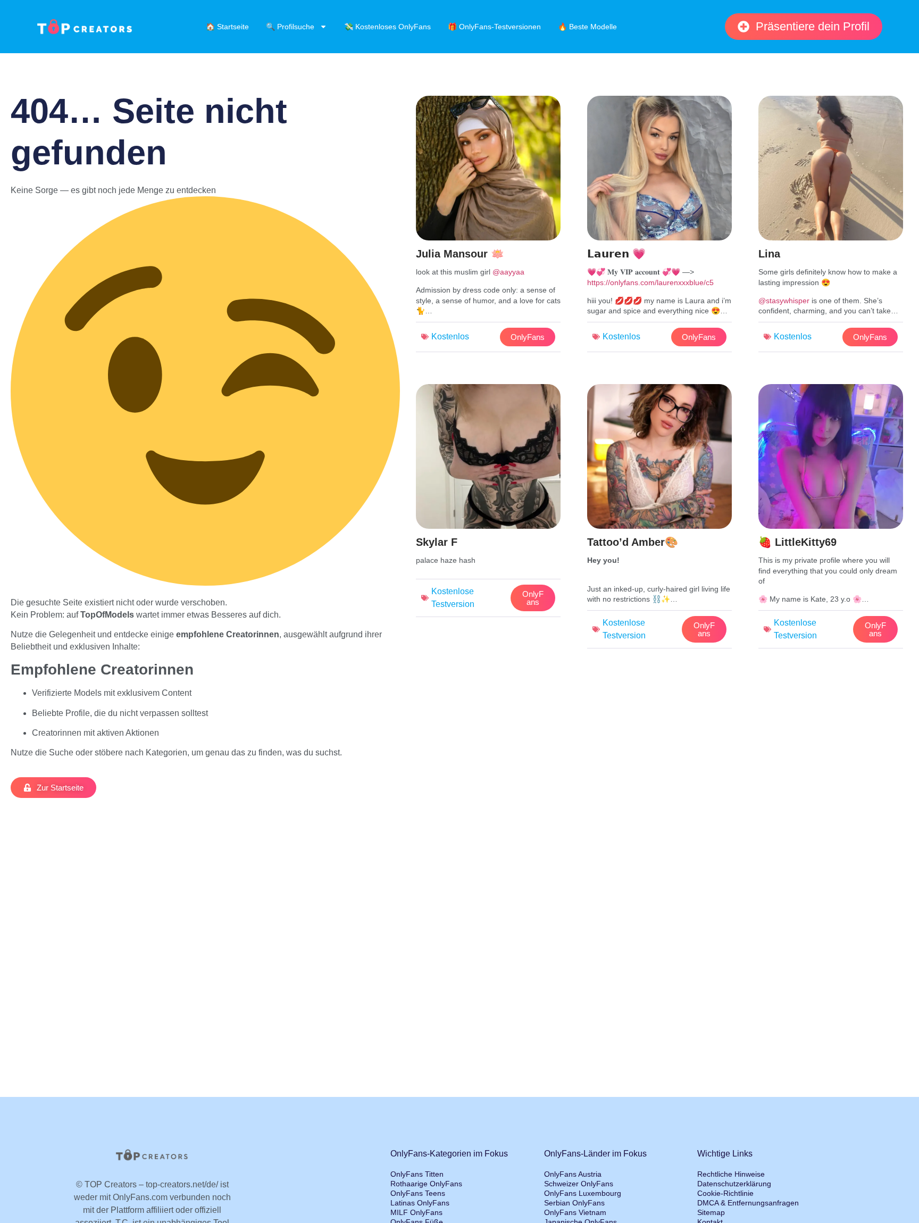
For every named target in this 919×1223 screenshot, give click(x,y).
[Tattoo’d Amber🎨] (659, 519)
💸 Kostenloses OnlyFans (387, 26)
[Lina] (830, 226)
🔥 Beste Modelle (587, 26)
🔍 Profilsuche (290, 26)
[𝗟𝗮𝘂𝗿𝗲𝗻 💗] (659, 226)
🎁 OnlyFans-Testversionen (494, 26)
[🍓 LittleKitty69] (830, 519)
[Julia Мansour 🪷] (488, 226)
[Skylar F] (488, 503)
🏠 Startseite (227, 26)
